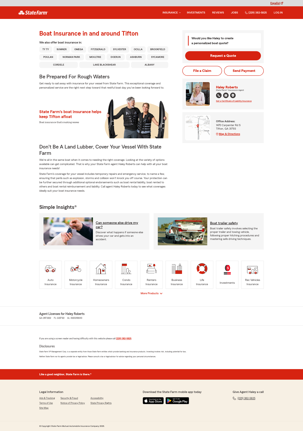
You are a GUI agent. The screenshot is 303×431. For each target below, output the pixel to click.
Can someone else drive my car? (117, 225)
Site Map (44, 408)
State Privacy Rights (101, 403)
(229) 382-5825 (257, 12)
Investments (196, 12)
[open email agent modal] (226, 96)
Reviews (218, 12)
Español (275, 3)
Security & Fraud (69, 398)
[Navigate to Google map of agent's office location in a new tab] (233, 95)
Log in (278, 12)
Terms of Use (46, 403)
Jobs (234, 12)
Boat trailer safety (224, 223)
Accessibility (96, 398)
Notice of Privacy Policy (72, 403)
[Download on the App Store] (153, 400)
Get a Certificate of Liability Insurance (234, 101)
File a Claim (202, 71)
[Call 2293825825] (219, 95)
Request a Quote (223, 56)
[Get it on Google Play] (177, 400)
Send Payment (244, 71)
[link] (33, 12)
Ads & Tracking (47, 398)
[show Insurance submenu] (179, 12)
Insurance (170, 12)
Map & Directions (229, 134)
